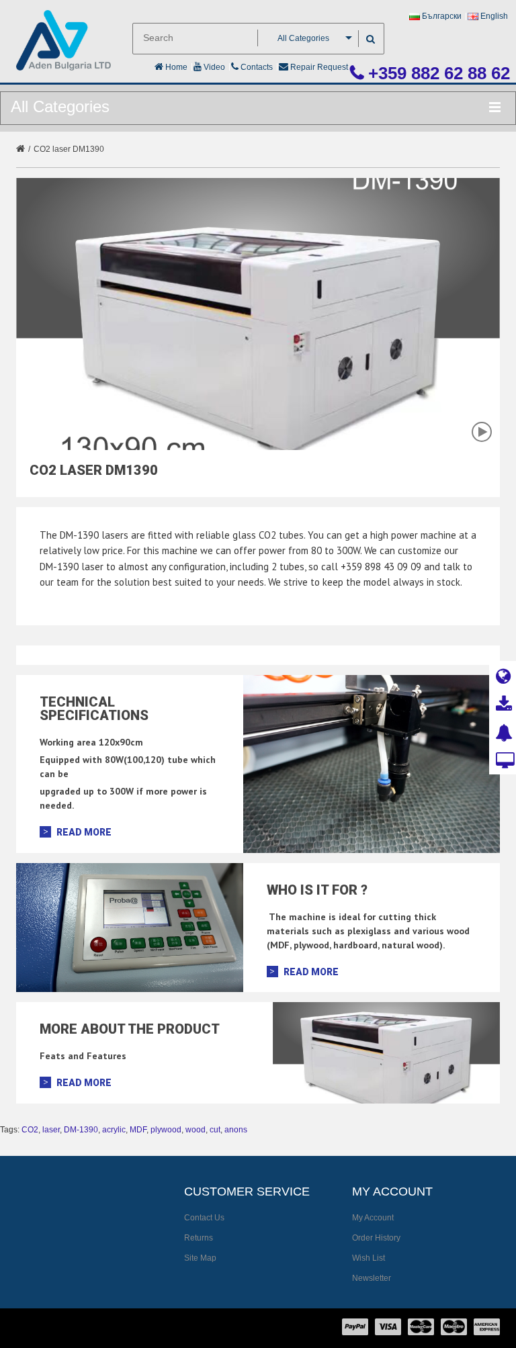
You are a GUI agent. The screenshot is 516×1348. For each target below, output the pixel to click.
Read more (84, 832)
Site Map (200, 1258)
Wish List (368, 1258)
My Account (373, 1217)
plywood (165, 1129)
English (493, 16)
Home (175, 67)
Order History (376, 1238)
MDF (138, 1129)
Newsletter (371, 1278)
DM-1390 (81, 1129)
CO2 (30, 1129)
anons (235, 1129)
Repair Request (318, 67)
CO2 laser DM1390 (69, 149)
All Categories (303, 38)
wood (195, 1129)
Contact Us (204, 1217)
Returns (198, 1238)
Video (213, 67)
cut (215, 1129)
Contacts (256, 67)
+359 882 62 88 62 (436, 73)
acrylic (114, 1129)
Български (441, 16)
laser (51, 1129)
